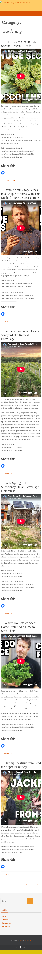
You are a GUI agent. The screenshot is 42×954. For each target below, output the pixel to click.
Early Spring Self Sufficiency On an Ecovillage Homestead (20, 485)
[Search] (30, 898)
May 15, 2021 (8, 751)
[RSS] (24, 944)
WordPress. (28, 937)
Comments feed (6, 920)
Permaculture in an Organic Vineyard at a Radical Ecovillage (20, 334)
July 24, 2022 (8, 321)
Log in (4, 913)
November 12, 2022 (10, 180)
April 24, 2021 (8, 871)
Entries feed (5, 916)
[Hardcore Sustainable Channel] (16, 944)
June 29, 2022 (8, 472)
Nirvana (20, 937)
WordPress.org (6, 923)
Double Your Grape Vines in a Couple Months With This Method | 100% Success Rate (20, 193)
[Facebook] (20, 944)
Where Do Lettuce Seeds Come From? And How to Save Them (19, 625)
